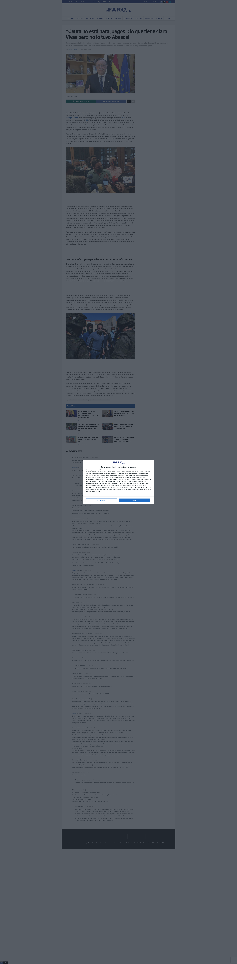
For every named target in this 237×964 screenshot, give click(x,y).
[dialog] (118, 482)
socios (103, 469)
